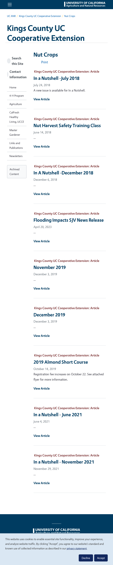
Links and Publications (16, 145)
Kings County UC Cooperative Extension (40, 16)
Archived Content (14, 171)
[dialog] (56, 549)
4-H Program (16, 95)
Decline (86, 558)
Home (12, 87)
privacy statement (77, 548)
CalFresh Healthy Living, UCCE (16, 117)
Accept (101, 558)
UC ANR (11, 16)
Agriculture (15, 104)
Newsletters (16, 156)
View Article (42, 99)
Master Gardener (14, 132)
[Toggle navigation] (9, 4)
